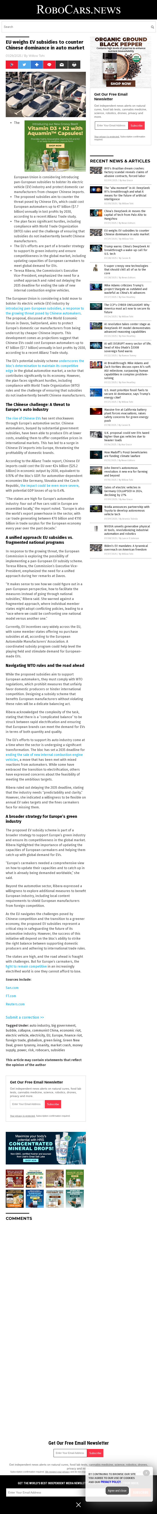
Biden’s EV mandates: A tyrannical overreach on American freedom (126, 547)
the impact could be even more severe (49, 486)
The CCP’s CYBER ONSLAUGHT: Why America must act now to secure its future (127, 308)
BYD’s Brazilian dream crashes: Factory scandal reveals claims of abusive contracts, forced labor (126, 172)
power (21, 1050)
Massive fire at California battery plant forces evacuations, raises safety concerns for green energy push (126, 415)
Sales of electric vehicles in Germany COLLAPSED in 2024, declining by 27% (123, 491)
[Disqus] (46, 1275)
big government (63, 1025)
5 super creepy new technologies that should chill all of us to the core (126, 269)
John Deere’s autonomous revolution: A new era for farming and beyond (126, 471)
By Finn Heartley (127, 297)
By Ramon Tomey (127, 355)
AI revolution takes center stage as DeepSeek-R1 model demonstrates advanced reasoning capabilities (127, 327)
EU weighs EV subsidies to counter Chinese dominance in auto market (126, 232)
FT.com (11, 996)
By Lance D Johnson (129, 538)
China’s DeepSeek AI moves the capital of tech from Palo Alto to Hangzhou (125, 214)
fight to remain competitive (26, 966)
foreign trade (16, 1040)
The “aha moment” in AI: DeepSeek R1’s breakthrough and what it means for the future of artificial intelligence (127, 193)
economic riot (70, 1030)
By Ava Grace (126, 180)
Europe (57, 1035)
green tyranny (24, 1045)
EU (48, 1035)
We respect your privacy (57, 1472)
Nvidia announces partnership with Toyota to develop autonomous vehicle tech (126, 510)
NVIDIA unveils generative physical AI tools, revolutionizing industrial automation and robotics (127, 530)
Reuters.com (15, 1004)
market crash (60, 1045)
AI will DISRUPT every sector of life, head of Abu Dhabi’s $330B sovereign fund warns (127, 347)
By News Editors (127, 223)
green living (52, 1040)
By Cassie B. (125, 258)
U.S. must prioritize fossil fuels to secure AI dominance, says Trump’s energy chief (127, 393)
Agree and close (117, 1490)
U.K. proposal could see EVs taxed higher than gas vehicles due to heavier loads (126, 436)
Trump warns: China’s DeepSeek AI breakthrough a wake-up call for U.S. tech (127, 250)
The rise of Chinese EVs (23, 418)
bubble (11, 1030)
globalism (34, 1040)
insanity (43, 1045)
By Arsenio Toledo (128, 519)
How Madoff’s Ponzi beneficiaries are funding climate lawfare (125, 454)
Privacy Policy (111, 1482)
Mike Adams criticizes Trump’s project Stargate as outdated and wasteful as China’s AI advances (125, 289)
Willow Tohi (37, 56)
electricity (37, 1035)
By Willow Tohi (126, 203)
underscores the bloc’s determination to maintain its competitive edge (45, 366)
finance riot (73, 1035)
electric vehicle (17, 1035)
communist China (45, 1030)
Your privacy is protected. (22, 1116)
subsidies (58, 1050)
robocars (42, 1050)
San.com (12, 988)
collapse (24, 1030)
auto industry (40, 1025)
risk (31, 1050)
